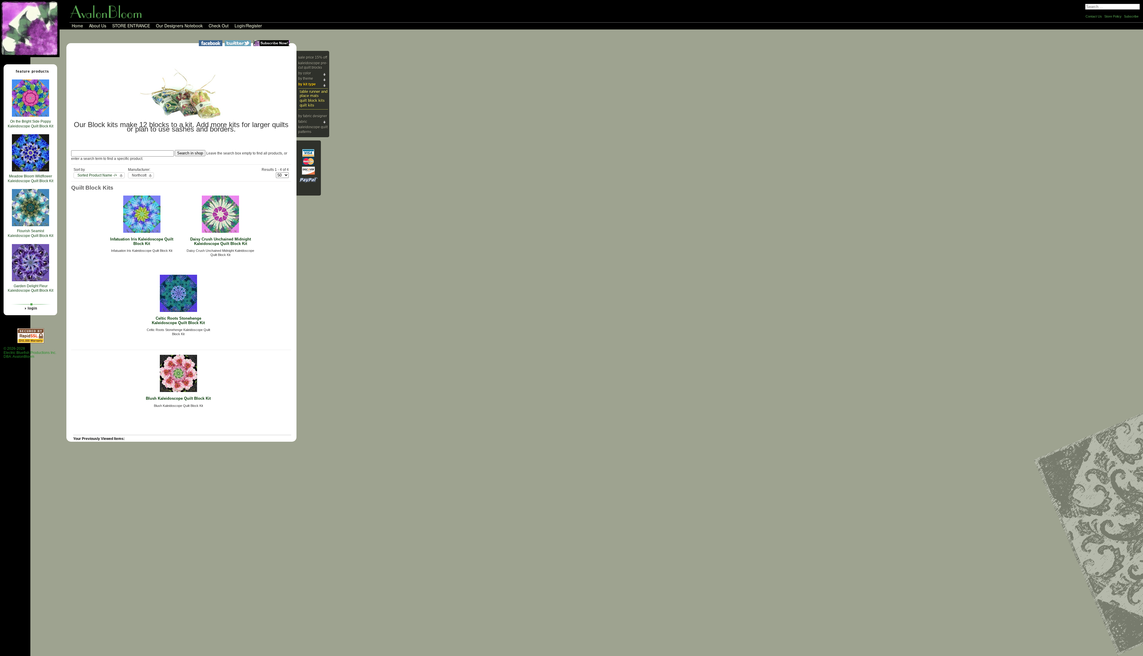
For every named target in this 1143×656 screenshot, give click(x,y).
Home (77, 26)
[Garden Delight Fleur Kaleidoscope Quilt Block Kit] (30, 280)
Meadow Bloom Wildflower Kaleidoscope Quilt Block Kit (30, 178)
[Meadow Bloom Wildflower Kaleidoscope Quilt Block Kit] (30, 170)
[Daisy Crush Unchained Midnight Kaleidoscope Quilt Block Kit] (220, 231)
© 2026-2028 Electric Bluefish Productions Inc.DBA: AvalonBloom (30, 352)
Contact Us (1094, 16)
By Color (304, 73)
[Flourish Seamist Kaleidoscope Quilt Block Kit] (30, 225)
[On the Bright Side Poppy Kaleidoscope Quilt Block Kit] (30, 115)
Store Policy (1113, 16)
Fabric (302, 122)
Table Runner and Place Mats (313, 93)
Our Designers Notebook (179, 26)
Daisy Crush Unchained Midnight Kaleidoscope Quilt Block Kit (220, 241)
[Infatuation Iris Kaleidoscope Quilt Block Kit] (141, 231)
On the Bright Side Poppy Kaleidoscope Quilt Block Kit (30, 123)
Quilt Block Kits (312, 100)
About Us (97, 26)
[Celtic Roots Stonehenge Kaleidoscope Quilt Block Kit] (178, 311)
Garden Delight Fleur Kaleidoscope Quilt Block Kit (30, 288)
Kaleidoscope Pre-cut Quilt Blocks (312, 65)
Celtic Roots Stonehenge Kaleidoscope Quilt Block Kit (178, 320)
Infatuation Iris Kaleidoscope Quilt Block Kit (141, 241)
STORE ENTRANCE (131, 26)
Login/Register (248, 26)
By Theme (305, 78)
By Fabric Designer (312, 116)
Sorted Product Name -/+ (97, 175)
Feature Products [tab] (32, 71)
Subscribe (1131, 16)
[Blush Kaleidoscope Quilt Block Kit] (178, 391)
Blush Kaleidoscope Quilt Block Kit (178, 398)
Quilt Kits (307, 105)
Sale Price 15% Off (312, 57)
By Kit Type (307, 84)
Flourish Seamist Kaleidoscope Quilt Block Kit (30, 233)
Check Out (219, 26)
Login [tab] (32, 308)
